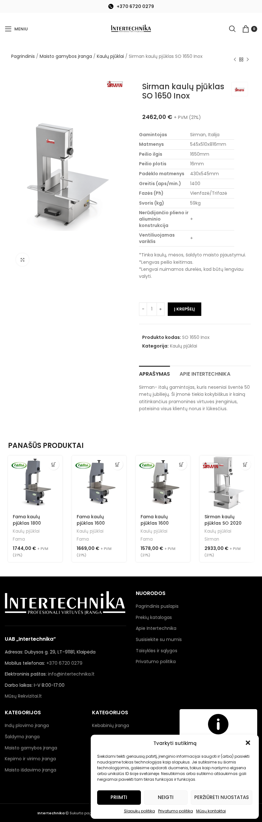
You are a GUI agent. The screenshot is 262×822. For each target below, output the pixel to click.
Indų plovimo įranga (27, 725)
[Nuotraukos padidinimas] (22, 259)
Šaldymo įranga (22, 736)
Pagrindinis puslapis (157, 606)
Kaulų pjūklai (110, 56)
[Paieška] (232, 28)
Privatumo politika (175, 811)
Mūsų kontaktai (211, 811)
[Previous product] (235, 60)
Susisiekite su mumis (159, 639)
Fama (19, 539)
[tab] (154, 373)
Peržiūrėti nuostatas (221, 797)
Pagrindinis (23, 56)
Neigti (165, 797)
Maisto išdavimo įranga (30, 770)
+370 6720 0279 (135, 6)
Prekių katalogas (154, 617)
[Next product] (247, 60)
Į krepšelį (184, 309)
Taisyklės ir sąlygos (156, 650)
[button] (248, 743)
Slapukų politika (139, 811)
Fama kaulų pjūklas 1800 (27, 519)
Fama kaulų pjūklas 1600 (91, 519)
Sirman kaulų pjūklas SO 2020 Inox (223, 522)
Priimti (119, 797)
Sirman (211, 539)
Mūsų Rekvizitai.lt (23, 696)
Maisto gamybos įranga (66, 56)
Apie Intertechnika (156, 628)
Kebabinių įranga (110, 725)
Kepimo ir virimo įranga (30, 758)
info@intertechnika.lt (71, 674)
